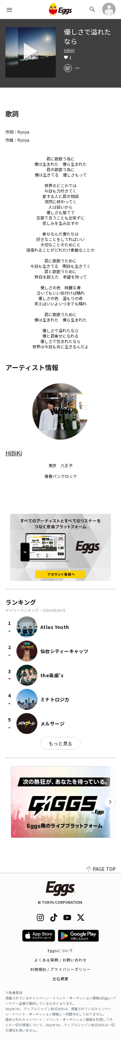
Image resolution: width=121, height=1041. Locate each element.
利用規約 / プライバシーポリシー (60, 969)
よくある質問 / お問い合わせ (60, 959)
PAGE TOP (104, 868)
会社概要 (60, 978)
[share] (68, 68)
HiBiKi (69, 50)
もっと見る (60, 743)
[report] (77, 68)
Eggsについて (60, 950)
